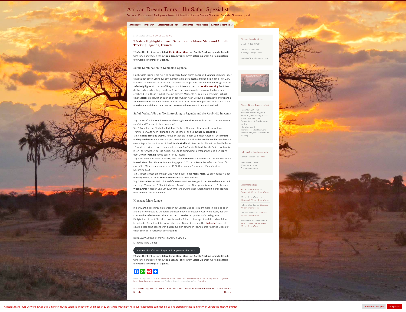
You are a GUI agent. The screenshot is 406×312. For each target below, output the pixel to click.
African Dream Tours (161, 36)
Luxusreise (148, 281)
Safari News (135, 24)
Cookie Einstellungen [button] (374, 306)
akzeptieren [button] (394, 306)
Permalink (202, 281)
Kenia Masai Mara (179, 52)
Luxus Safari (138, 281)
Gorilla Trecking (209, 86)
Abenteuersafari (162, 278)
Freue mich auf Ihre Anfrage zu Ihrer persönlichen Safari (167, 250)
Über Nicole (202, 24)
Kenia (215, 278)
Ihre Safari (149, 24)
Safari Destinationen (168, 24)
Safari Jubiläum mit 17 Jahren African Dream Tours (253, 225)
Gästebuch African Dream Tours (255, 192)
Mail (263, 156)
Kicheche (211, 222)
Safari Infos (187, 24)
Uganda (157, 281)
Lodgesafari (223, 278)
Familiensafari (193, 278)
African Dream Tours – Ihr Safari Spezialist (178, 9)
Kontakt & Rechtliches (221, 24)
